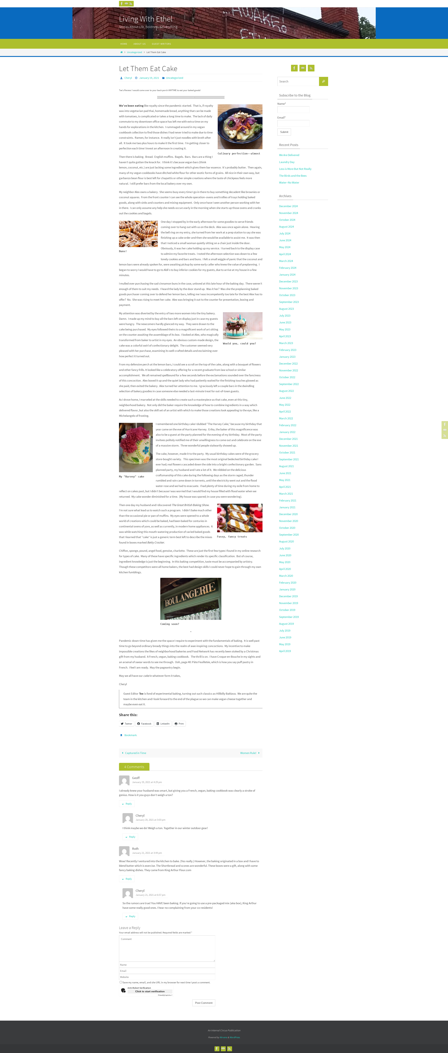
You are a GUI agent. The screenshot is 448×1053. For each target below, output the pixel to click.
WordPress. (235, 1037)
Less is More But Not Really (295, 169)
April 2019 (285, 651)
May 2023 (284, 329)
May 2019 (284, 644)
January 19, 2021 (149, 77)
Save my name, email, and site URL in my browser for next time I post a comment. (166, 982)
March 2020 (286, 576)
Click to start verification (150, 991)
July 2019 (284, 630)
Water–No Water (289, 182)
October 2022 (287, 377)
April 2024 (285, 254)
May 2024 (284, 247)
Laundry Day (287, 162)
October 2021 (287, 452)
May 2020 (284, 562)
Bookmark (130, 735)
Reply (129, 803)
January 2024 (287, 274)
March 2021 (286, 494)
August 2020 (286, 541)
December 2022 (288, 363)
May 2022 (284, 405)
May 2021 (284, 480)
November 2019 (288, 603)
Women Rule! (248, 753)
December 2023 (288, 281)
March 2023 (286, 343)
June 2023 (285, 322)
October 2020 (287, 528)
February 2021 (287, 500)
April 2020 (285, 569)
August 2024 (286, 226)
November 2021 (288, 446)
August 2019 (286, 624)
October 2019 (287, 610)
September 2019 (289, 617)
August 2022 (286, 391)
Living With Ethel (146, 19)
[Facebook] (122, 3)
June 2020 (285, 555)
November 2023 (288, 288)
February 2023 (287, 350)
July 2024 (284, 233)
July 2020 (284, 548)
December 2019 (288, 596)
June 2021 (285, 473)
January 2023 (287, 357)
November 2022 (288, 370)
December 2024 (288, 206)
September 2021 (289, 459)
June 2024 (285, 240)
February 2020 (287, 582)
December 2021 (288, 439)
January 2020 (287, 589)
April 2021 (285, 487)
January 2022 (287, 432)
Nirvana (223, 1037)
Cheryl (128, 77)
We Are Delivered (289, 155)
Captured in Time (135, 753)
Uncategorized (134, 52)
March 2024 (286, 261)
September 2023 (289, 302)
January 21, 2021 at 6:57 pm (150, 894)
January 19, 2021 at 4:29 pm (147, 782)
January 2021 (287, 507)
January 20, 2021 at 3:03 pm (150, 819)
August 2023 (286, 309)
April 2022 (285, 411)
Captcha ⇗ (165, 995)
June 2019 (285, 637)
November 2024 (288, 213)
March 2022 (286, 418)
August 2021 (286, 466)
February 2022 (287, 425)
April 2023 (285, 336)
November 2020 (288, 521)
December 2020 (288, 514)
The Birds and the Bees (293, 176)
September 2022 (289, 384)
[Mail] (126, 3)
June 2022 (285, 398)
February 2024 (287, 268)
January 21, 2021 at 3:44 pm (147, 852)
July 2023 (284, 315)
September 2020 (289, 534)
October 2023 (287, 295)
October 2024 (287, 220)
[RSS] (131, 3)
